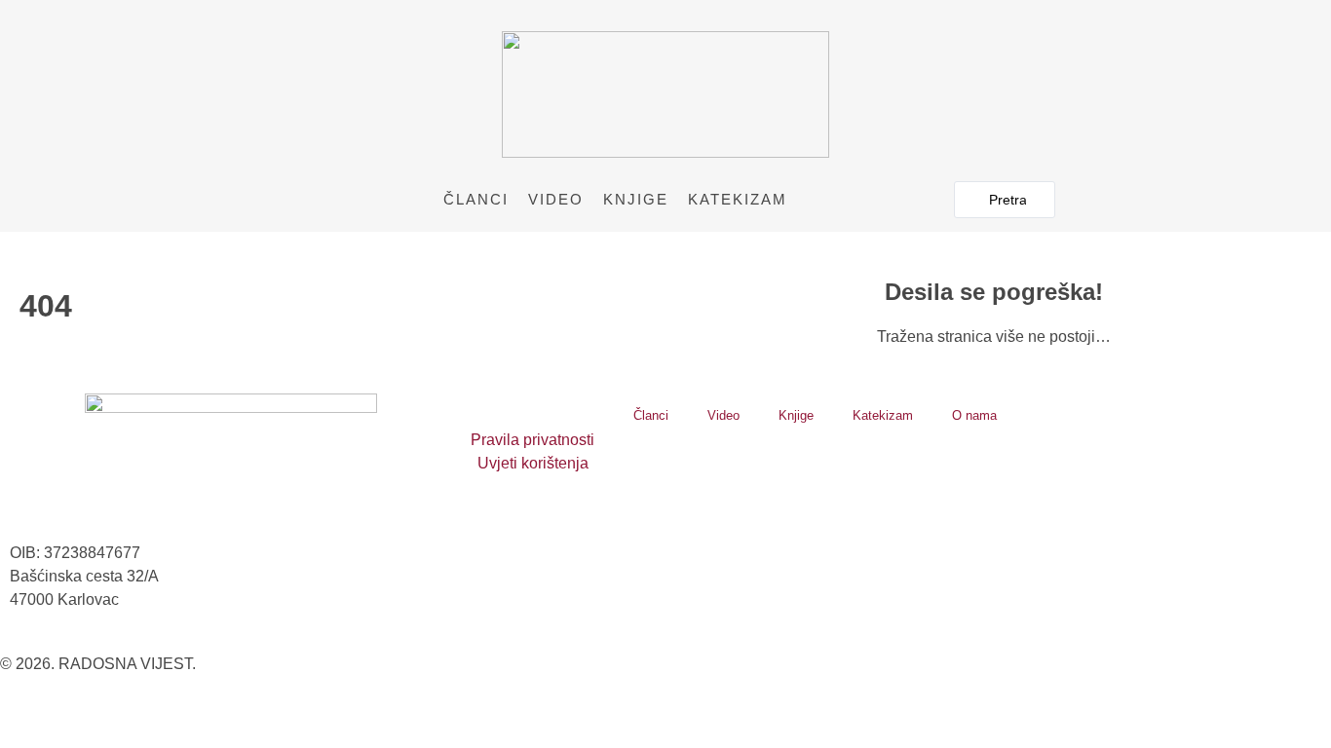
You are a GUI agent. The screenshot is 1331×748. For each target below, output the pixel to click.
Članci (476, 199)
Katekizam (737, 199)
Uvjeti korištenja (533, 463)
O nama (974, 415)
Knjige (635, 199)
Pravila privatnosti (532, 439)
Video (556, 199)
